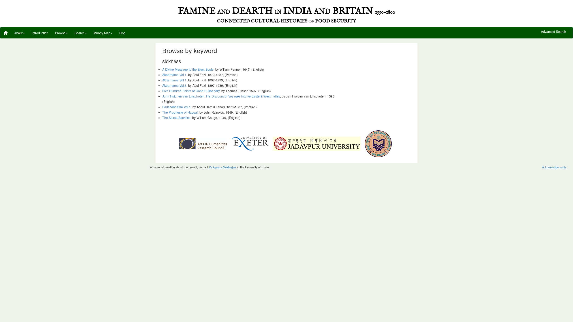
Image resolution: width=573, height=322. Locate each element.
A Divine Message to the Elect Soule (188, 69)
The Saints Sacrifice (176, 117)
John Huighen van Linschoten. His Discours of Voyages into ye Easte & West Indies (221, 96)
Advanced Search (553, 32)
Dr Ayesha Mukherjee (222, 167)
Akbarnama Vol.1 (174, 74)
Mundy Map (102, 33)
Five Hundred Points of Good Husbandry (191, 91)
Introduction (40, 33)
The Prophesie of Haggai (180, 112)
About (18, 33)
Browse (60, 33)
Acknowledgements (554, 167)
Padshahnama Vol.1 (176, 107)
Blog (122, 33)
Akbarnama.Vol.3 (174, 85)
